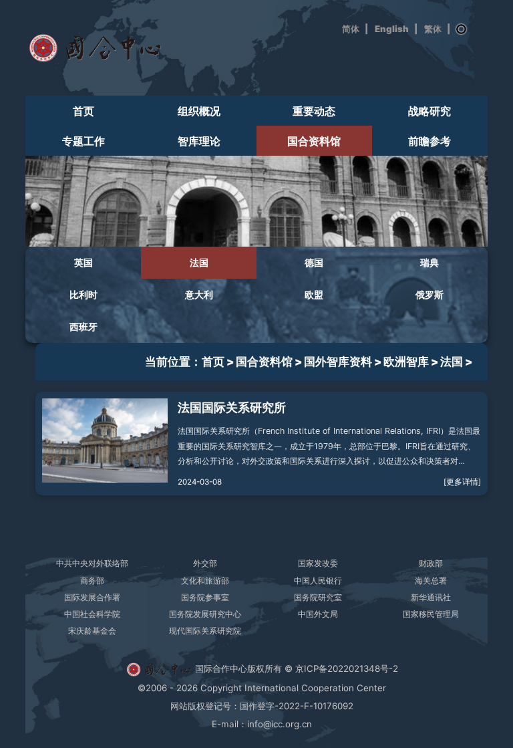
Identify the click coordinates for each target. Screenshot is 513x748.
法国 (199, 262)
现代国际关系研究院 (205, 631)
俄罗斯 (429, 294)
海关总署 (431, 581)
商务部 (92, 581)
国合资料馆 (314, 141)
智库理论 (199, 141)
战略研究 (429, 111)
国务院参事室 (205, 597)
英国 (83, 262)
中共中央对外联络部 (92, 563)
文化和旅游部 (205, 581)
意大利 (199, 294)
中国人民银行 (318, 581)
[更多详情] (462, 482)
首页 (83, 111)
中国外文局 (318, 614)
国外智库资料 (338, 361)
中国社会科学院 (92, 614)
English (392, 28)
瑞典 (429, 262)
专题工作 (83, 141)
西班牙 (83, 327)
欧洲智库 (406, 361)
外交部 (205, 563)
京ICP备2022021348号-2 (346, 668)
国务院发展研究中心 (205, 614)
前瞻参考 (429, 141)
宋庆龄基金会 (92, 631)
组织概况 (199, 111)
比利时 (83, 294)
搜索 (461, 29)
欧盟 (314, 294)
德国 (314, 262)
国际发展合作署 (92, 597)
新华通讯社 (431, 597)
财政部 (431, 563)
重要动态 (314, 111)
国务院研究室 (318, 597)
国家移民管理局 (431, 614)
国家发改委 (318, 563)
